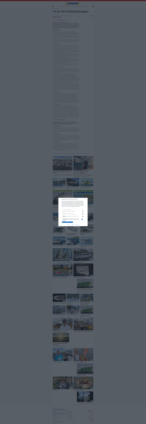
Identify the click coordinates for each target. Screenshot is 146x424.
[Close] (86, 199)
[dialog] (73, 212)
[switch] (82, 211)
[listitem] (73, 209)
